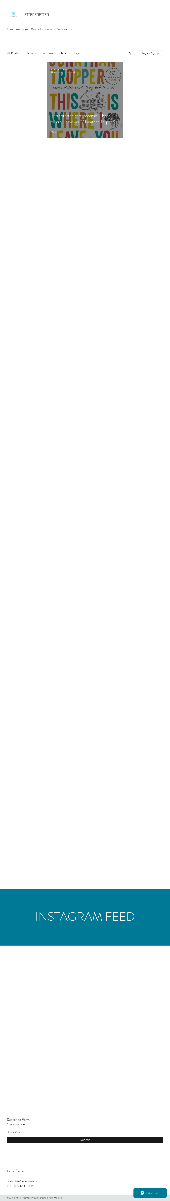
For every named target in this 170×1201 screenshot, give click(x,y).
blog (76, 53)
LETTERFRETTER (36, 14)
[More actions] (118, 70)
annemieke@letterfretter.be (22, 1181)
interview (31, 53)
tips (63, 53)
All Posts (12, 53)
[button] (129, 53)
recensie (48, 53)
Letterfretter (16, 1171)
